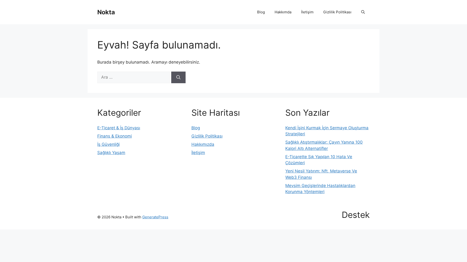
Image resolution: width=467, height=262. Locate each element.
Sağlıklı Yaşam (111, 152)
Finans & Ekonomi (114, 136)
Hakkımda (283, 12)
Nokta (106, 12)
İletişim (307, 12)
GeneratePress (155, 217)
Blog (261, 12)
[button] (363, 12)
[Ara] (178, 77)
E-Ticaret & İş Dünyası (118, 127)
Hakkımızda (202, 144)
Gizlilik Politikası (337, 12)
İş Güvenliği (108, 144)
